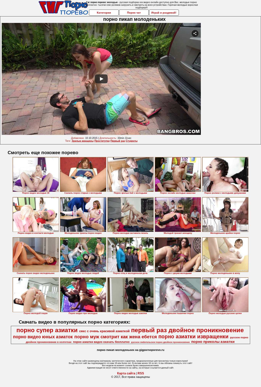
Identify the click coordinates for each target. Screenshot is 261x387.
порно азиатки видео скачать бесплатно (101, 341)
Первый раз (117, 140)
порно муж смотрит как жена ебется (115, 336)
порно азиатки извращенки (193, 336)
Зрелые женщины (83, 140)
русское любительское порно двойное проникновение (160, 342)
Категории (104, 12)
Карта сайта (126, 373)
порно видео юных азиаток (43, 336)
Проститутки (102, 140)
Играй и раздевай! (163, 12)
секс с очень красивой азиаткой (104, 331)
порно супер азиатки (47, 330)
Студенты (132, 140)
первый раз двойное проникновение (187, 330)
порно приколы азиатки (213, 342)
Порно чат (134, 12)
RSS (141, 373)
